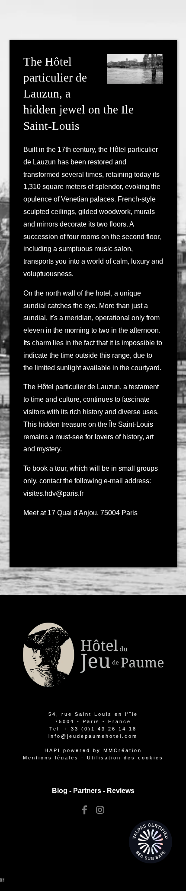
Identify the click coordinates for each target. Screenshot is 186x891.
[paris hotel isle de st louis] (84, 810)
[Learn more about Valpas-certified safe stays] (150, 841)
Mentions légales (51, 757)
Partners (87, 790)
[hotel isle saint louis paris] (100, 810)
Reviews (121, 790)
